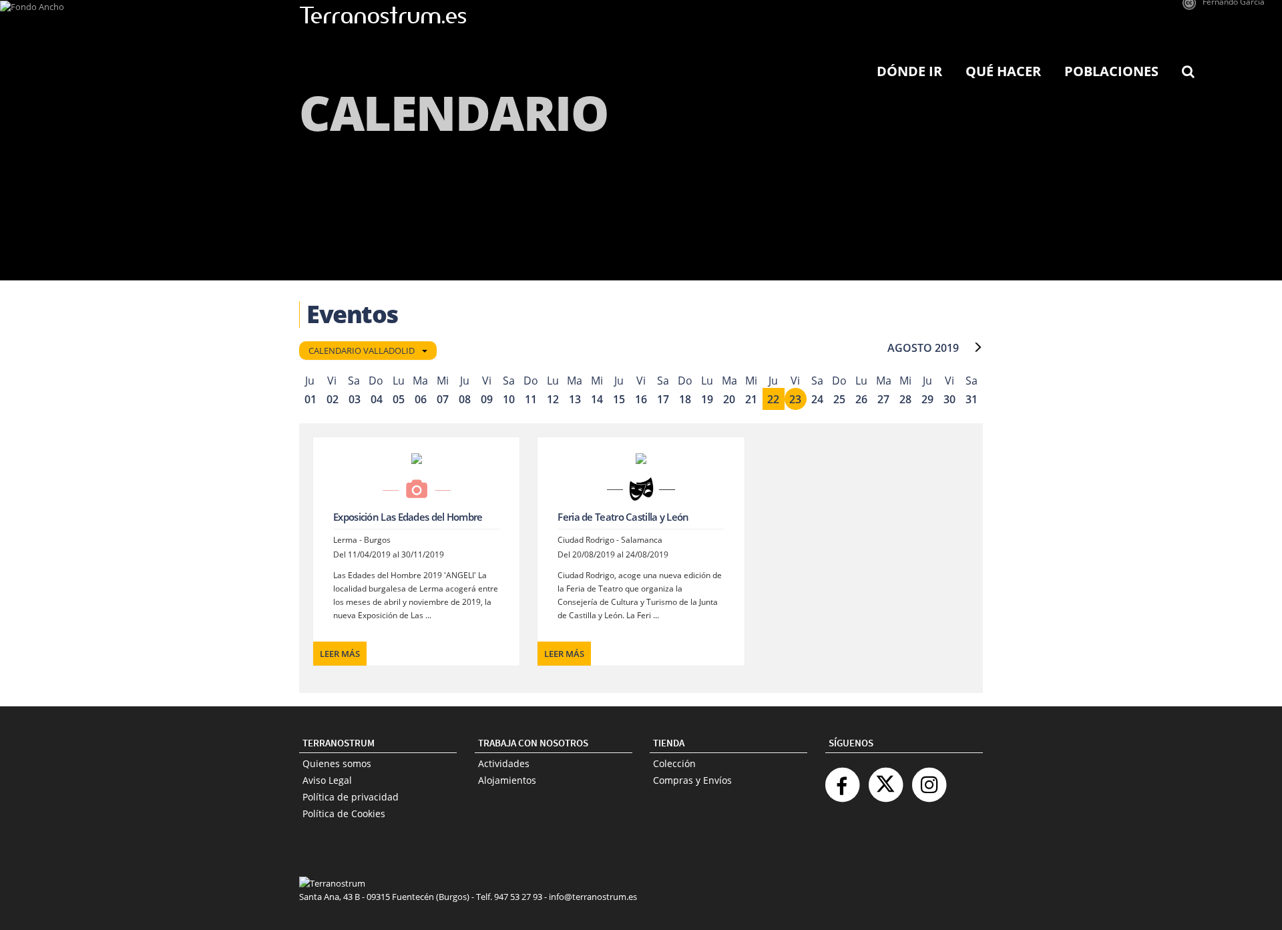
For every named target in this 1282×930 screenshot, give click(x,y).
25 (839, 399)
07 (443, 399)
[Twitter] (885, 779)
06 (421, 399)
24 (817, 399)
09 (487, 399)
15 (619, 399)
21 (751, 399)
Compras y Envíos (692, 780)
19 (707, 399)
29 (927, 399)
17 (663, 399)
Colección (674, 763)
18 (685, 399)
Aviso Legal (327, 780)
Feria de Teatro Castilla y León (623, 516)
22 (773, 399)
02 (333, 399)
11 (531, 399)
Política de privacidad (350, 796)
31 (972, 399)
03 (355, 399)
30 (949, 399)
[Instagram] (928, 779)
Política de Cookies (343, 813)
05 (399, 399)
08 (465, 399)
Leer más (340, 654)
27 (883, 399)
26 (861, 399)
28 (905, 399)
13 (575, 399)
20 (729, 399)
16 (641, 399)
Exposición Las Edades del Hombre (408, 516)
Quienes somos (336, 763)
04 (377, 399)
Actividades (503, 763)
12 (553, 399)
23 (795, 399)
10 (509, 399)
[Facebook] (842, 779)
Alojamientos (507, 780)
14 (597, 399)
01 (310, 399)
